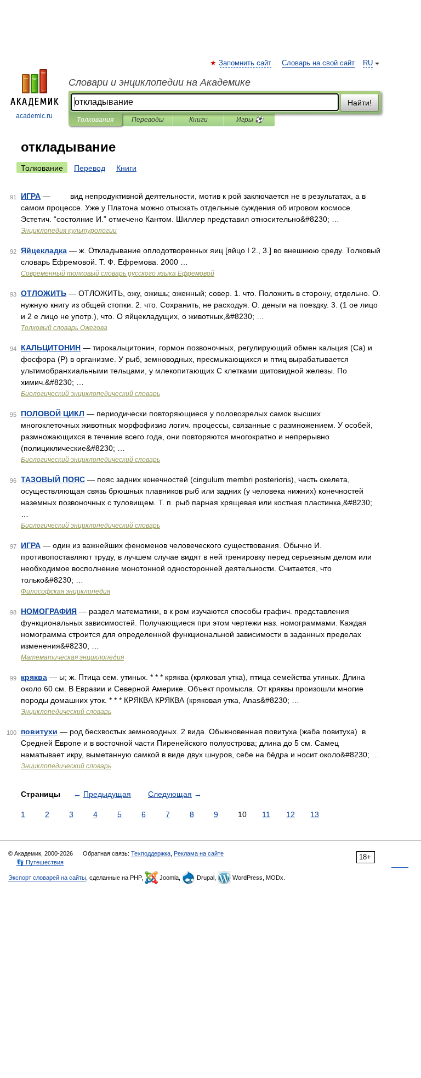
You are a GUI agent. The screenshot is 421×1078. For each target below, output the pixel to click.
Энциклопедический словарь (66, 712)
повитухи (39, 731)
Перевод (89, 168)
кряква (34, 677)
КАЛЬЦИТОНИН (51, 347)
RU (368, 63)
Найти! (360, 102)
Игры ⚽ (249, 120)
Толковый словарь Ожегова (64, 328)
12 (290, 814)
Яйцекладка (44, 250)
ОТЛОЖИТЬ (43, 293)
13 (314, 814)
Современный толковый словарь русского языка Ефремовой (117, 273)
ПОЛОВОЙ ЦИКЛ (52, 413)
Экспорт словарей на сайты (47, 877)
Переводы (148, 120)
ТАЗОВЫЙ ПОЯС (53, 479)
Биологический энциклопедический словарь (90, 394)
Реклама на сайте (199, 853)
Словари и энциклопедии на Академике (160, 82)
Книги (198, 120)
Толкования (95, 120)
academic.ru (34, 116)
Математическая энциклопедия (72, 657)
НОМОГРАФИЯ (49, 611)
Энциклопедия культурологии (69, 230)
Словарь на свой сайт (318, 63)
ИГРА (31, 196)
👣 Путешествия (40, 862)
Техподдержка (150, 853)
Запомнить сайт (245, 63)
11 (266, 814)
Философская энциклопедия (65, 591)
